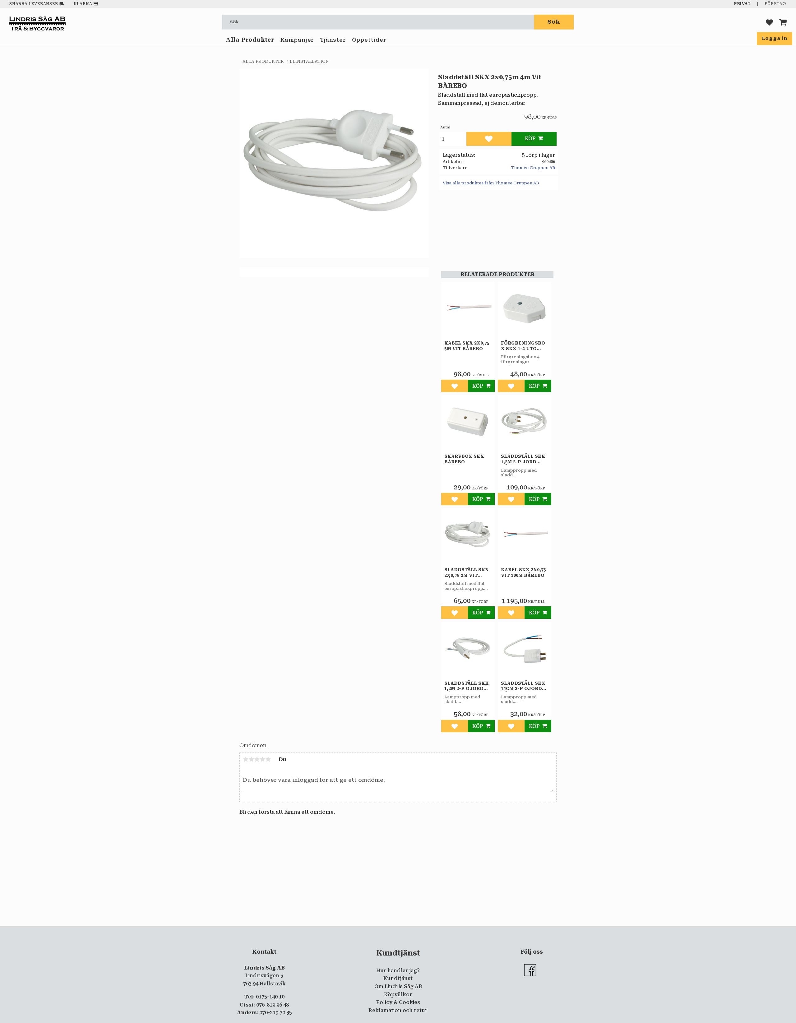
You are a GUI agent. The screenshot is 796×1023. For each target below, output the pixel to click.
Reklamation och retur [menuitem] (398, 1010)
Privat (742, 4)
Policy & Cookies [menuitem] (398, 1002)
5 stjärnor (268, 759)
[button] (769, 22)
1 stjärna (245, 759)
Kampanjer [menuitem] (297, 40)
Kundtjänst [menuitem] (398, 978)
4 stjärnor (262, 759)
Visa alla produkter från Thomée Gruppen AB (491, 183)
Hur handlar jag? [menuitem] (398, 971)
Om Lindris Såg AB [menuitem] (398, 986)
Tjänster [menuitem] (332, 40)
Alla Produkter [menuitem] (250, 40)
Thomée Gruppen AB (533, 167)
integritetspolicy (373, 931)
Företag (775, 4)
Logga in (774, 38)
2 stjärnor (251, 759)
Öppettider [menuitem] (369, 40)
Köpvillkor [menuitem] (398, 995)
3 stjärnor (257, 759)
